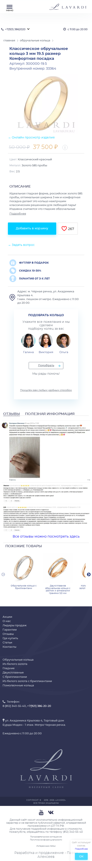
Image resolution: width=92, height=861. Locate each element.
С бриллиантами (15, 677)
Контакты (9, 647)
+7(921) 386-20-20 (39, 706)
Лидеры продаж (15, 625)
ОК (81, 856)
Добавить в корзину (32, 228)
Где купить (10, 638)
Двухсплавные (13, 672)
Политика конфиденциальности (46, 840)
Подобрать (46, 365)
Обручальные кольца (18, 659)
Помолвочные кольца (18, 685)
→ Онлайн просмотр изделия (31, 137)
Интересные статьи (46, 846)
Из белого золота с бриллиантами (27, 681)
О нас (7, 621)
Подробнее (17, 213)
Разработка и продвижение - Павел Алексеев (46, 854)
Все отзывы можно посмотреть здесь (46, 536)
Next (89, 574)
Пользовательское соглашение (46, 837)
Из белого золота (15, 664)
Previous (3, 574)
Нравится (64, 228)
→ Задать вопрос (21, 244)
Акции (7, 617)
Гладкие (9, 668)
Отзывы (8, 634)
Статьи (7, 642)
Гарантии (10, 629)
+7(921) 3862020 (15, 29)
